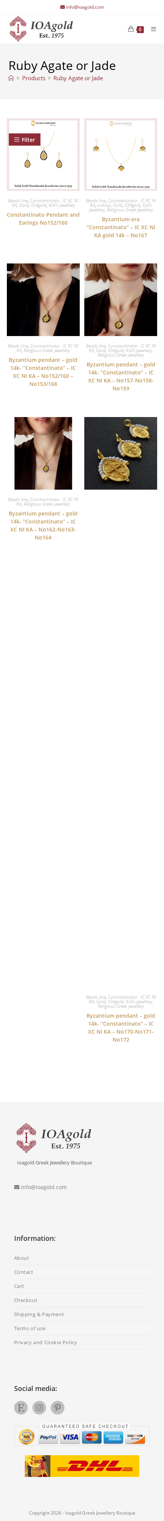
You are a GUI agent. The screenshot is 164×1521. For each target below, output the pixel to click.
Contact (24, 1272)
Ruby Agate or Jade (78, 78)
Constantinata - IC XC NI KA (123, 202)
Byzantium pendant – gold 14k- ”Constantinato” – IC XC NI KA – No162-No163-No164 (43, 525)
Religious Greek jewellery (130, 209)
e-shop (104, 205)
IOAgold (39, 205)
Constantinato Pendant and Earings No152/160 (43, 218)
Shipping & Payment (39, 1314)
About (21, 1258)
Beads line (18, 200)
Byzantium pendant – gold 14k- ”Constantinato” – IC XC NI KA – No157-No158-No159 (121, 376)
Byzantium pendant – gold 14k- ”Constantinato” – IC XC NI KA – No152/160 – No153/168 (43, 371)
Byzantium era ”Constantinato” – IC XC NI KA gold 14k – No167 (121, 227)
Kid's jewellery (62, 205)
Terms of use (30, 1328)
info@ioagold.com (85, 7)
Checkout (26, 1300)
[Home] (11, 78)
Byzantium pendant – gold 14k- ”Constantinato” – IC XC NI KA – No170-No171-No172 (121, 1027)
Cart (19, 1286)
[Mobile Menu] (150, 29)
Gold (24, 205)
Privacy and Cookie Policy (45, 1342)
